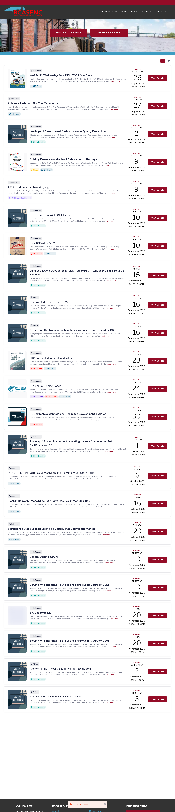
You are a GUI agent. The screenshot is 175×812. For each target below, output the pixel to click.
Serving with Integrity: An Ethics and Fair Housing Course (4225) (69, 584)
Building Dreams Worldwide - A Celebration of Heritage (63, 159)
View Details (157, 78)
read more (115, 81)
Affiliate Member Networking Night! (30, 187)
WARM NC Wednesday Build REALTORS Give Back (61, 75)
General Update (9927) (44, 556)
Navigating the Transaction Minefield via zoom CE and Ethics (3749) (72, 330)
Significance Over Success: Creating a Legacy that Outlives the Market (51, 528)
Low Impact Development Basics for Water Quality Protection (68, 131)
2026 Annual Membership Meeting (51, 358)
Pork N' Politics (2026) (44, 243)
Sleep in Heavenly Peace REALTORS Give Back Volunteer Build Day (49, 500)
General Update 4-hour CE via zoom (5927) (56, 696)
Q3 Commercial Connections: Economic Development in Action (68, 413)
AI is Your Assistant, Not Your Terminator (33, 103)
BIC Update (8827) (41, 612)
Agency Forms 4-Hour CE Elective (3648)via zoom (60, 668)
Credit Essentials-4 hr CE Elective (50, 215)
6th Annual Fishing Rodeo (45, 386)
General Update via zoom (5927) (49, 302)
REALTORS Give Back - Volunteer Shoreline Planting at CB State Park (51, 472)
